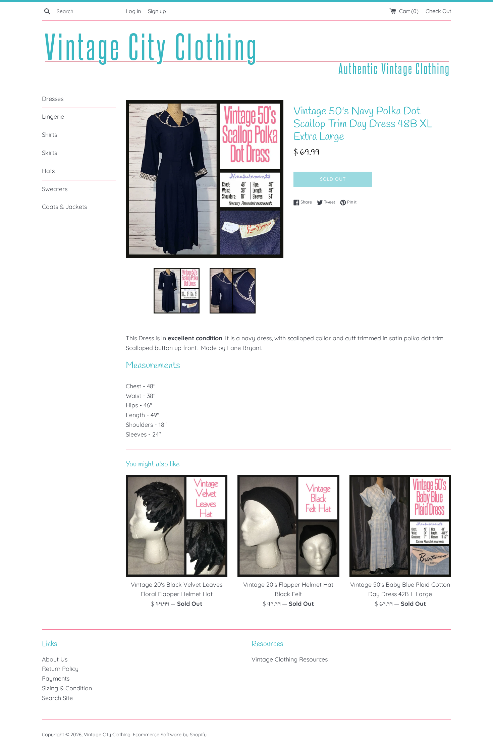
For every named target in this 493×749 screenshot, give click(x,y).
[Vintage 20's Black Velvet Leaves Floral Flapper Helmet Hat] (176, 525)
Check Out (438, 11)
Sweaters (54, 189)
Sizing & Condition (67, 688)
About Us (54, 659)
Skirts (49, 153)
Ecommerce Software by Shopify (170, 735)
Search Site (57, 698)
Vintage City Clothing (107, 735)
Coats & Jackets (64, 207)
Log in (133, 11)
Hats (48, 171)
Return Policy (60, 669)
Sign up (157, 11)
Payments (55, 678)
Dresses (52, 99)
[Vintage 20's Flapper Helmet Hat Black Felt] (288, 525)
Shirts (49, 134)
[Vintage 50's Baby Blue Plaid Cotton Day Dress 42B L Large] (400, 525)
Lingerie (53, 116)
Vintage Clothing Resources (290, 659)
